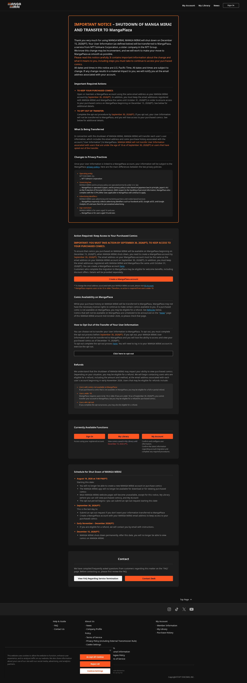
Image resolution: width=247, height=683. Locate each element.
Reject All (95, 664)
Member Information (167, 625)
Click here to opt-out (123, 353)
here (122, 266)
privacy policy (93, 166)
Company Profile (94, 629)
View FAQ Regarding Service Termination (98, 578)
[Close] (110, 650)
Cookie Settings (93, 644)
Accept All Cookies (95, 657)
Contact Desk (149, 578)
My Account (188, 5)
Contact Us (59, 629)
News (217, 5)
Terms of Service (94, 637)
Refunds (151, 309)
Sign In (231, 5)
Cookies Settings (95, 671)
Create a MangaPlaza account (123, 279)
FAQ (56, 625)
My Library (204, 5)
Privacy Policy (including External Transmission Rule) (111, 641)
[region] (59, 662)
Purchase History (165, 632)
